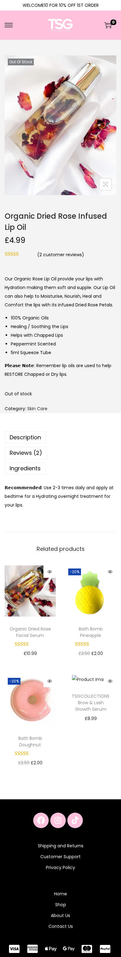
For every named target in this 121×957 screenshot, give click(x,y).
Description (25, 437)
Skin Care (37, 409)
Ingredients (25, 468)
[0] (108, 25)
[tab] (60, 437)
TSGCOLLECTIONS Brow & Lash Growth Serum (91, 702)
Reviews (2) (26, 453)
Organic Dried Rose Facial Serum (30, 632)
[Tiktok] (75, 820)
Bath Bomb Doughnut (30, 741)
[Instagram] (58, 820)
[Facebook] (41, 820)
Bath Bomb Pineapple (91, 632)
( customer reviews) (60, 255)
